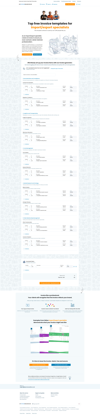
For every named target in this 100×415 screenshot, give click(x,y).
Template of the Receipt (62, 410)
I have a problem (57, 1)
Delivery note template (34, 410)
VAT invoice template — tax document (45, 410)
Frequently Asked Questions (25, 396)
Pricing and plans (23, 394)
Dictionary (79, 1)
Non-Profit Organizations (24, 397)
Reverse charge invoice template (25, 410)
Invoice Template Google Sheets (52, 407)
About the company (54, 394)
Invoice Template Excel (34, 407)
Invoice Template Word (42, 407)
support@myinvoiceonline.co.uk (27, 387)
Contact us (52, 396)
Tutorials (74, 1)
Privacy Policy (22, 413)
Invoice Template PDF (72, 407)
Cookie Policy (28, 413)
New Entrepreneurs (23, 399)
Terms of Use (34, 413)
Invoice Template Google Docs (63, 407)
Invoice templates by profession (25, 407)
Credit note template (55, 410)
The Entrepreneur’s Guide (66, 1)
